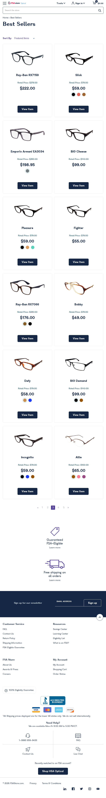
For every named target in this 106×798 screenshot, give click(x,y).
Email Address (64, 601)
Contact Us (8, 634)
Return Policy (9, 638)
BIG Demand (78, 381)
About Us (7, 665)
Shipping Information (12, 643)
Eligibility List (59, 638)
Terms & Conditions (51, 783)
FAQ (5, 629)
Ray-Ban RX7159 (27, 75)
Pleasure (27, 228)
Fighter (79, 228)
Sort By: (7, 38)
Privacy (33, 783)
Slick (78, 75)
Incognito (27, 457)
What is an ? (61, 643)
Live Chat (78, 754)
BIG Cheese (79, 151)
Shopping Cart (60, 670)
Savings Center (60, 629)
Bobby (79, 304)
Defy (27, 381)
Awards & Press (10, 670)
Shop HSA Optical (53, 771)
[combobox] (53, 10)
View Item (27, 109)
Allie (79, 457)
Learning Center (60, 634)
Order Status (59, 674)
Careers (6, 674)
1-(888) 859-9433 (28, 740)
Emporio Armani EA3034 (27, 151)
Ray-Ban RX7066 (27, 304)
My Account (58, 665)
